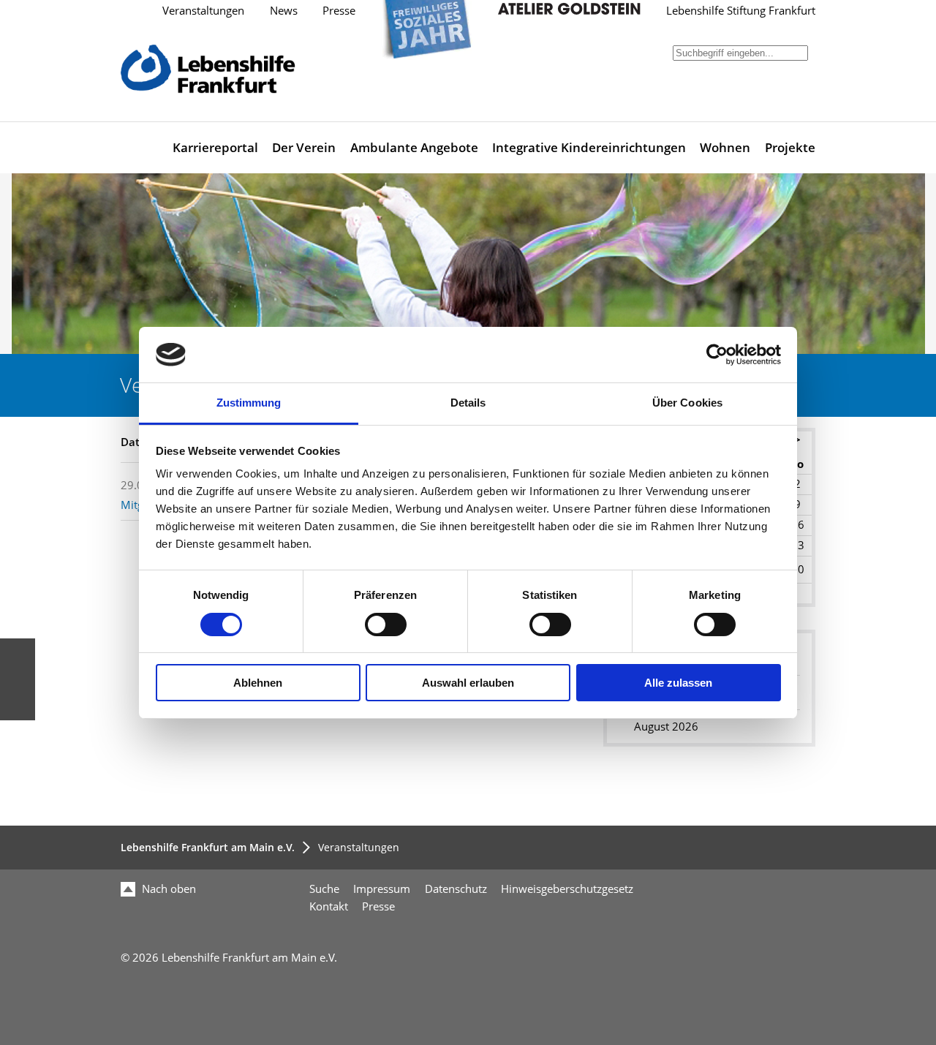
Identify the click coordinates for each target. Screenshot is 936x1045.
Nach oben (167, 889)
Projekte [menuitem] (790, 147)
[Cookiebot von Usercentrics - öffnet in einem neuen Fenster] (717, 355)
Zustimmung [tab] (249, 402)
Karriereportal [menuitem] (215, 147)
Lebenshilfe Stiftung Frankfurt (740, 10)
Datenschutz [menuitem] (456, 889)
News (284, 10)
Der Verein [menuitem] (304, 147)
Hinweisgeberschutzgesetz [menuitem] (567, 889)
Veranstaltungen (203, 10)
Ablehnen (257, 682)
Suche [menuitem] (324, 889)
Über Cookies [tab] (687, 402)
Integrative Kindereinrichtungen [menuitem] (589, 147)
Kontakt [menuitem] (328, 906)
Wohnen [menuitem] (725, 147)
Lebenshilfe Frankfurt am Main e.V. (208, 847)
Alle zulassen (678, 682)
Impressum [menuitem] (381, 889)
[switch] (386, 624)
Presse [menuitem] (378, 906)
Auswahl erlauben (468, 682)
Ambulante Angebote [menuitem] (414, 147)
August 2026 (666, 726)
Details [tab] (468, 402)
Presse (338, 10)
